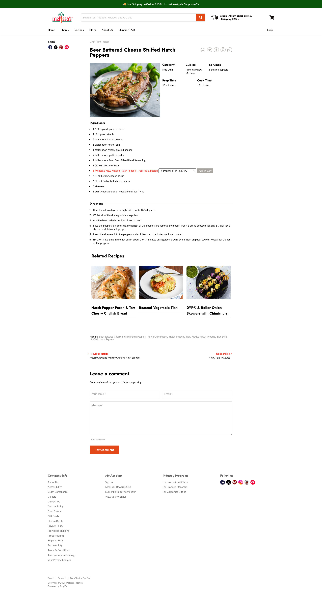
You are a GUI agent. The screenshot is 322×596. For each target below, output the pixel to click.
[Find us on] (66, 47)
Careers (52, 496)
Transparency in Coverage (62, 555)
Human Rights (55, 520)
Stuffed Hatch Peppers (102, 339)
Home (51, 29)
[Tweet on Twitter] (56, 47)
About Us (107, 29)
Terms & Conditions (59, 550)
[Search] (200, 17)
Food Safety (54, 511)
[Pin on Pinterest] (61, 47)
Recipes (79, 29)
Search (51, 578)
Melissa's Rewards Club (118, 486)
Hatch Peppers (176, 336)
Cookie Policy (55, 506)
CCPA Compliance (58, 491)
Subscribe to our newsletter (120, 491)
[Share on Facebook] (50, 47)
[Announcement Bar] (161, 4)
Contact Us (54, 501)
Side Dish (222, 336)
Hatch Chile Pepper (157, 336)
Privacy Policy (55, 525)
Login (270, 29)
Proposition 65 (56, 535)
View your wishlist (115, 496)
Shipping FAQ (127, 29)
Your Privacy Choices (59, 559)
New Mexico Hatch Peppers (200, 336)
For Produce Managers (175, 486)
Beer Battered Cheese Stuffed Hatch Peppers (122, 336)
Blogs (92, 29)
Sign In (109, 481)
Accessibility (55, 486)
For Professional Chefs (175, 481)
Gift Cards (53, 516)
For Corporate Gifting (174, 491)
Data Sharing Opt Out (80, 578)
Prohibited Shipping (58, 530)
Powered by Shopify (57, 586)
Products (62, 578)
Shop (64, 29)
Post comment (104, 450)
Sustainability (55, 545)
